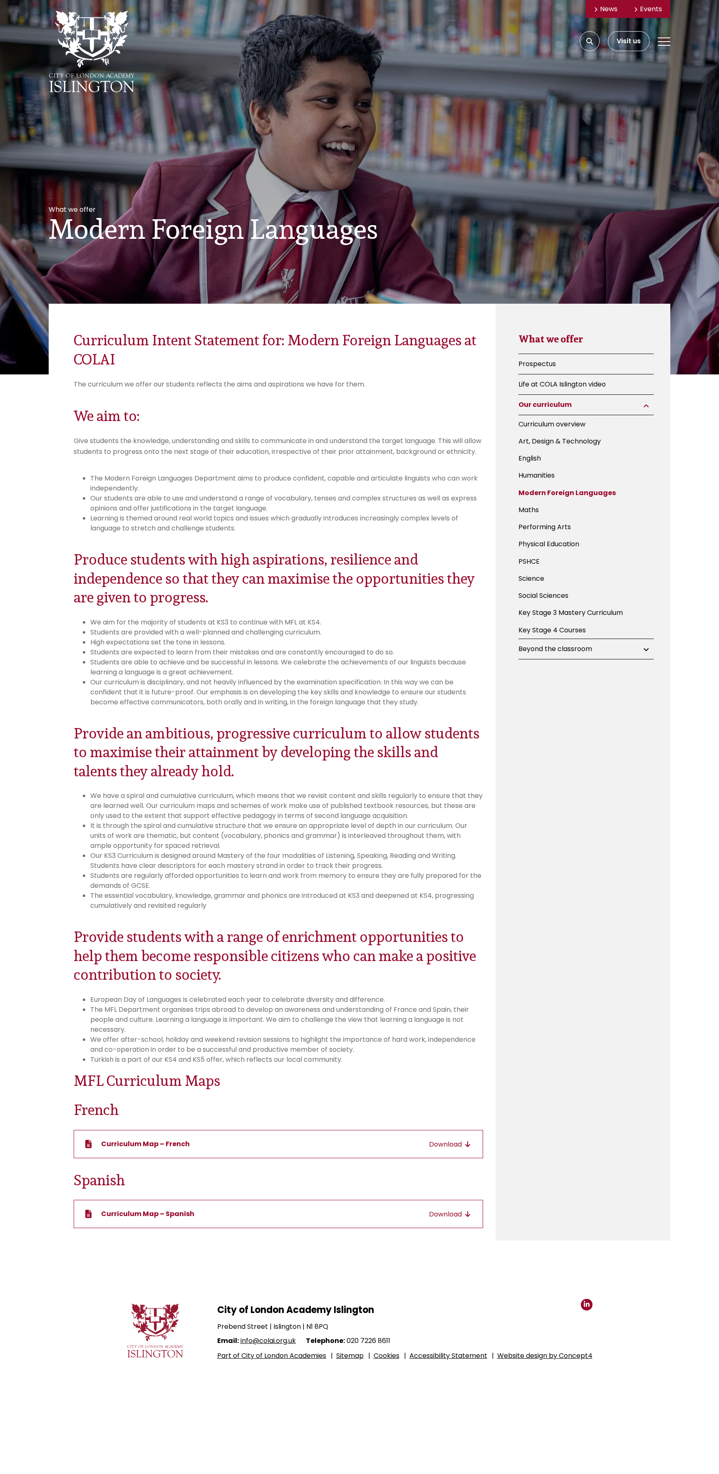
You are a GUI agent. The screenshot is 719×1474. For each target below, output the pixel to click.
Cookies (386, 1355)
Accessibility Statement (448, 1355)
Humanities (536, 475)
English (529, 458)
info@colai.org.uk (268, 1340)
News (608, 9)
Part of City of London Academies (271, 1355)
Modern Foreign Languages (567, 492)
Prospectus (537, 364)
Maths (528, 510)
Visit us (629, 41)
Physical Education (548, 544)
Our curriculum (545, 404)
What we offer (550, 338)
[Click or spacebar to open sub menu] (646, 406)
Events (651, 9)
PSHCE (529, 561)
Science (531, 578)
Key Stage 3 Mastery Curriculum (570, 612)
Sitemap (350, 1355)
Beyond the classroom (555, 648)
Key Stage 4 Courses (552, 629)
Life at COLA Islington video (562, 384)
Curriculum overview (551, 424)
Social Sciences (543, 595)
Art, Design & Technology (559, 441)
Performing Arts (544, 527)
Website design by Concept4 (545, 1355)
